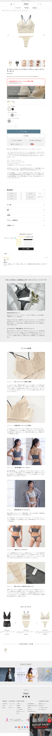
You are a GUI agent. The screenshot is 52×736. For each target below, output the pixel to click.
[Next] (43, 35)
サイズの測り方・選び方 (43, 707)
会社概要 (18, 705)
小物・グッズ (11, 707)
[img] (7, 257)
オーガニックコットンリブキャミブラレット (18, 153)
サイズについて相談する (17, 140)
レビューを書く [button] (26, 248)
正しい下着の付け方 (42, 709)
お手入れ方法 (41, 705)
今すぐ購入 (26, 135)
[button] (19, 239)
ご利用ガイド (19, 703)
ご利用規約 (19, 707)
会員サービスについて (21, 711)
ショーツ (10, 705)
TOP (3, 10)
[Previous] (8, 35)
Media (18, 713)
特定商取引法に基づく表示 (32, 705)
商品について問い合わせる (36, 140)
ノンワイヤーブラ (12, 703)
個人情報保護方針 (31, 703)
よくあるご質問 (19, 709)
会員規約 (29, 707)
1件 (14, 102)
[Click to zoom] (26, 31)
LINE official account (32, 711)
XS (8, 115)
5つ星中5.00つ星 (29, 236)
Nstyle (4, 705)
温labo (4, 707)
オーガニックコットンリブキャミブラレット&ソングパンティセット (17, 10)
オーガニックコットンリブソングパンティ (30, 155)
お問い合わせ (30, 709)
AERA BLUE (5, 703)
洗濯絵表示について (42, 703)
